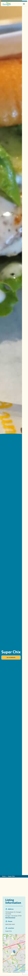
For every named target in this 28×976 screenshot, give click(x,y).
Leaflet (9, 972)
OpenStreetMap (16, 972)
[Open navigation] (23, 3)
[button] (14, 951)
